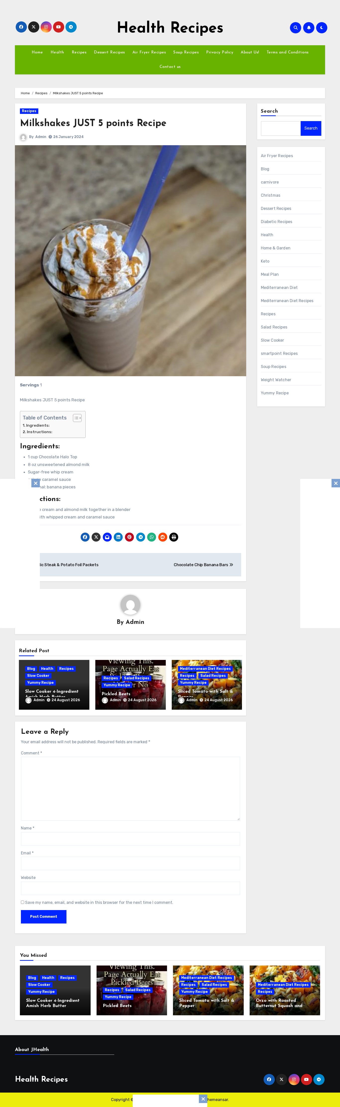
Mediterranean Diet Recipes (205, 669)
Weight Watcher (276, 379)
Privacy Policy (219, 52)
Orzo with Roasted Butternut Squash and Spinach (279, 1006)
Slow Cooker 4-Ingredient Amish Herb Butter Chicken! (53, 1006)
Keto (265, 261)
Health (57, 52)
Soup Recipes (186, 52)
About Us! (250, 52)
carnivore (270, 182)
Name (27, 828)
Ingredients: (38, 425)
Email (27, 853)
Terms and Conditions (288, 52)
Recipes (79, 52)
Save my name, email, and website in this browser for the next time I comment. (99, 902)
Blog (31, 669)
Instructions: (39, 432)
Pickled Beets (116, 694)
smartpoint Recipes (279, 353)
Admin (40, 137)
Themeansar (216, 1099)
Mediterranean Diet (279, 287)
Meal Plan (270, 274)
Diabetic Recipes (276, 221)
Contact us (170, 67)
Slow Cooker (38, 676)
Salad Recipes (136, 678)
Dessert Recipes (109, 52)
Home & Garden (276, 248)
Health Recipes (170, 28)
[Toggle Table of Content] (74, 418)
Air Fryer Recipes (149, 52)
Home (37, 52)
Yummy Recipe (40, 683)
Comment (31, 753)
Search (269, 111)
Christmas (271, 195)
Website (28, 877)
